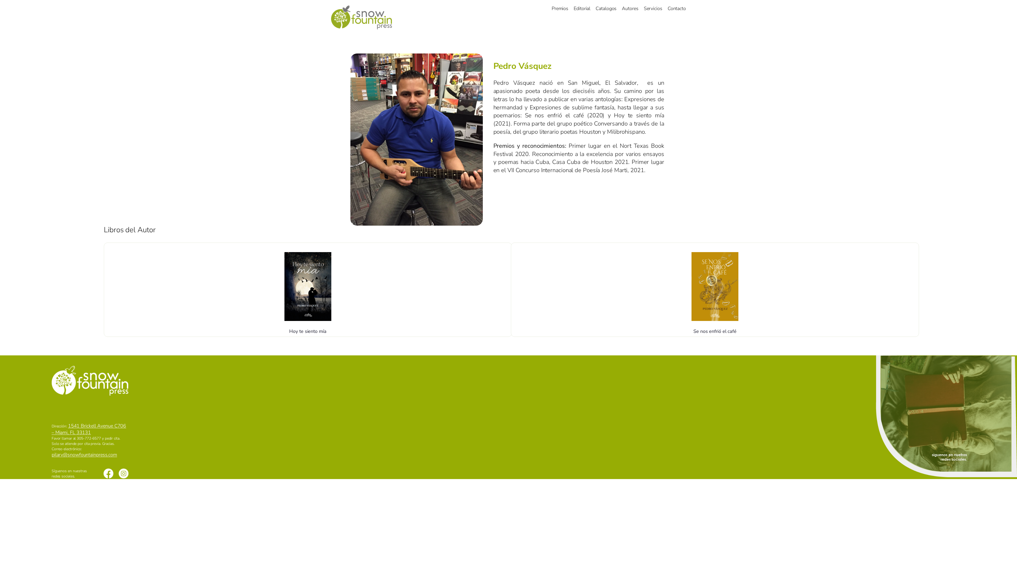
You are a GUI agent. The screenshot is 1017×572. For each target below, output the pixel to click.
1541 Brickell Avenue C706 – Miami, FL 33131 (89, 429)
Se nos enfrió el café (715, 331)
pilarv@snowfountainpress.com (84, 455)
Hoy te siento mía (307, 331)
